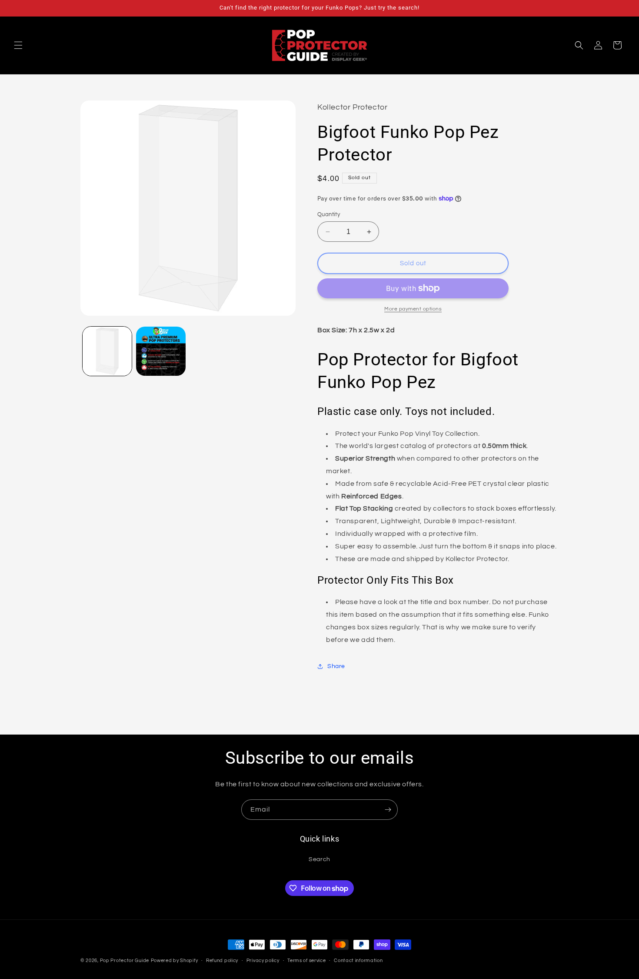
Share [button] (336, 666)
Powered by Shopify (174, 960)
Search (319, 859)
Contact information (358, 960)
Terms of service (306, 960)
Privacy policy (263, 960)
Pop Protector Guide (124, 960)
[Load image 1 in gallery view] (107, 351)
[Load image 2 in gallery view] (160, 351)
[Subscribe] (387, 809)
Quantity (328, 214)
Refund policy (222, 960)
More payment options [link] (413, 309)
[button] (18, 45)
